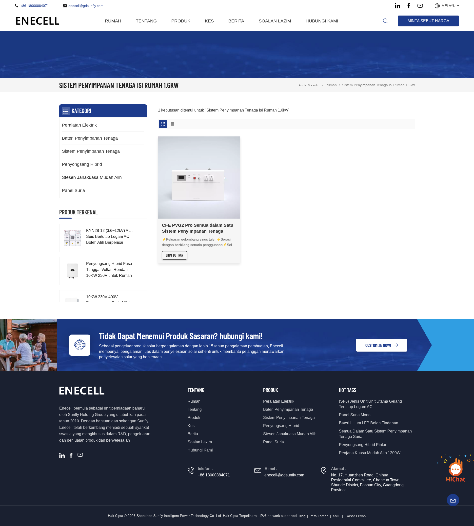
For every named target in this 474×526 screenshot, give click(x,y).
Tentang (146, 21)
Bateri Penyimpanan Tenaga (90, 138)
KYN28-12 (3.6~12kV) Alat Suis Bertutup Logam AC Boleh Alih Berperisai (109, 236)
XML (336, 516)
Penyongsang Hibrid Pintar (362, 445)
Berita (236, 21)
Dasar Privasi (356, 516)
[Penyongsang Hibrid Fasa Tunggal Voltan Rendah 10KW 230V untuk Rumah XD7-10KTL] (72, 271)
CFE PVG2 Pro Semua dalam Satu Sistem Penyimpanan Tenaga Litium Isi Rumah (197, 228)
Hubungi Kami (322, 21)
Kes (209, 21)
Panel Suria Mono (355, 415)
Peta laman (319, 516)
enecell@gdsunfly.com (85, 6)
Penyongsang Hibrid (82, 164)
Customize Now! (378, 345)
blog (302, 516)
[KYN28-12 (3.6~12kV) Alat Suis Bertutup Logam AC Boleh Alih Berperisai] (72, 237)
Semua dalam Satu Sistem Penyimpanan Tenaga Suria (375, 434)
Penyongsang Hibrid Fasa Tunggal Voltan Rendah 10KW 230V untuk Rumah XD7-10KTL (109, 270)
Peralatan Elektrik (79, 125)
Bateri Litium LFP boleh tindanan (368, 423)
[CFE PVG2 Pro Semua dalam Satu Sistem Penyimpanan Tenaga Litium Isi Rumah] (199, 177)
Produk (180, 21)
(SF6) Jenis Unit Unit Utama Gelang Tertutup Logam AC (370, 404)
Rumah (113, 21)
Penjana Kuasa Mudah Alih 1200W (369, 453)
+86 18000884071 (34, 6)
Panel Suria (73, 190)
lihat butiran (174, 255)
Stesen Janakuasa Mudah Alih (92, 177)
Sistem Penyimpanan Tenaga (91, 151)
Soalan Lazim (275, 21)
